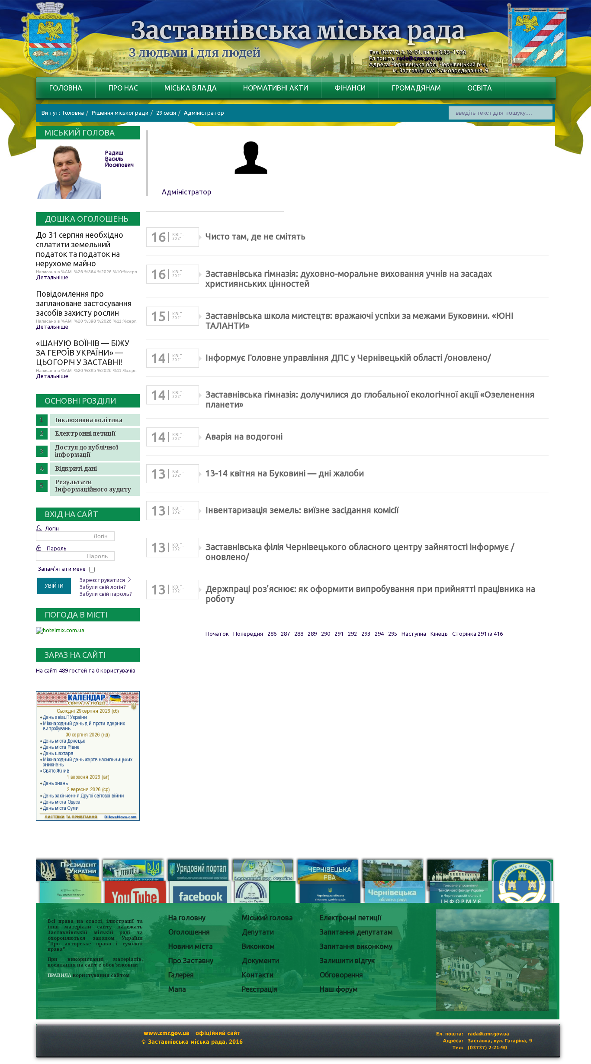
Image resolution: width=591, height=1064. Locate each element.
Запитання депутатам (356, 932)
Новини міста (190, 946)
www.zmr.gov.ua (167, 1033)
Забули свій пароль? (106, 594)
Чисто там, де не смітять (255, 236)
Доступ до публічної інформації (86, 451)
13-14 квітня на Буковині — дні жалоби (285, 473)
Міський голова (267, 918)
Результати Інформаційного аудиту (93, 486)
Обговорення (341, 975)
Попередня (248, 634)
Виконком (258, 946)
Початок (217, 634)
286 (271, 634)
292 (352, 634)
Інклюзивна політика (88, 420)
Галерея (181, 975)
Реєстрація (260, 989)
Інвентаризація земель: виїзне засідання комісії (302, 510)
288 (298, 634)
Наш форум (339, 989)
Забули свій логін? (103, 587)
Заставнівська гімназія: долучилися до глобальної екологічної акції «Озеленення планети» (370, 399)
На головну (187, 918)
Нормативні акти (275, 88)
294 (379, 634)
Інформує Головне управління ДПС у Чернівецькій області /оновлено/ (348, 357)
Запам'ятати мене (62, 569)
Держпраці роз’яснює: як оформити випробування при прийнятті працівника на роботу (370, 594)
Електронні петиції (85, 433)
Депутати (258, 932)
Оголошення (189, 932)
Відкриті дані (76, 468)
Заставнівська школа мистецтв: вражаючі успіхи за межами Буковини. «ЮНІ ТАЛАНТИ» (360, 320)
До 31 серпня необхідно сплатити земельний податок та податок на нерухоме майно (79, 249)
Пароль (57, 548)
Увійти (54, 586)
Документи (260, 960)
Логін (52, 528)
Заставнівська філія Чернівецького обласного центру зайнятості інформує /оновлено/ (360, 552)
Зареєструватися (103, 580)
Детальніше (52, 277)
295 (392, 634)
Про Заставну (190, 960)
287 (285, 634)
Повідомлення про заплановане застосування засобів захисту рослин (84, 303)
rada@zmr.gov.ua (419, 58)
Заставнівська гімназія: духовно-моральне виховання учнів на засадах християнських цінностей (349, 278)
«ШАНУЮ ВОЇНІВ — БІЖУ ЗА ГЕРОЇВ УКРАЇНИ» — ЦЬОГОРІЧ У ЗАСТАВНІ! (82, 352)
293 (365, 634)
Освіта (479, 88)
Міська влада (190, 88)
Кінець (439, 634)
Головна (65, 88)
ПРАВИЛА (59, 975)
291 (339, 634)
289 (312, 634)
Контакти (257, 975)
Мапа (177, 989)
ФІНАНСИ (350, 88)
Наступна (413, 634)
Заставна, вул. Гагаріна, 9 (500, 1041)
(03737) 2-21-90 (487, 1048)
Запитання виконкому (356, 946)
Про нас (123, 88)
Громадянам (416, 88)
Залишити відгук (347, 960)
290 (325, 634)
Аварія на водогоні (244, 436)
